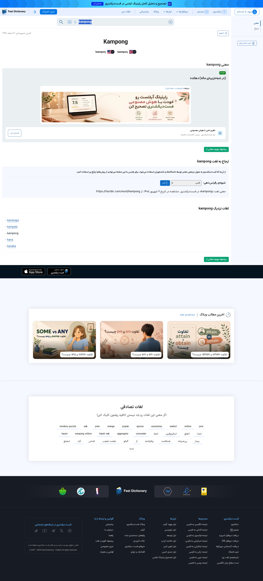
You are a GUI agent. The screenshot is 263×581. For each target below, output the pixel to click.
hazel (64, 434)
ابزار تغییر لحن (169, 546)
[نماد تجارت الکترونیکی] (186, 491)
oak (86, 426)
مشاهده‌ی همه (187, 314)
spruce (140, 426)
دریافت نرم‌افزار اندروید (229, 535)
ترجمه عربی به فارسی (198, 557)
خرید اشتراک (233, 552)
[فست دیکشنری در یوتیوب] (45, 530)
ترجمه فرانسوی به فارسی (196, 535)
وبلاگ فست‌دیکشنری (136, 524)
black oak (104, 434)
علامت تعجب (109, 441)
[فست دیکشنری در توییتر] (61, 530)
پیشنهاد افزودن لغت (104, 541)
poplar (125, 426)
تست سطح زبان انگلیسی (228, 563)
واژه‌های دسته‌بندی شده (135, 535)
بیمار (197, 441)
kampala (12, 226)
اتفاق (186, 434)
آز (136, 441)
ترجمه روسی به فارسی (198, 563)
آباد (79, 441)
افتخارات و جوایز (138, 552)
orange (111, 426)
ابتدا (199, 434)
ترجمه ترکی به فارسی (198, 552)
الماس (92, 441)
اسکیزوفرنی (171, 434)
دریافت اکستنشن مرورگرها (227, 546)
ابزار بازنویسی (170, 530)
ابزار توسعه (171, 535)
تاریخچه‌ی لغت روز (230, 557)
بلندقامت (165, 441)
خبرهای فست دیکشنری (135, 546)
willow (187, 426)
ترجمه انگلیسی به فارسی (196, 524)
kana (10, 239)
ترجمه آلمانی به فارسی (197, 530)
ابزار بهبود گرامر (169, 524)
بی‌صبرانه (182, 441)
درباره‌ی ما (109, 530)
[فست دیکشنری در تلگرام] (53, 530)
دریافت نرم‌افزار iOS (230, 541)
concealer (141, 434)
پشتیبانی (109, 524)
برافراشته (149, 441)
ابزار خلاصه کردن (168, 541)
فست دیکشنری (43, 545)
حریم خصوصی (107, 546)
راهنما (111, 535)
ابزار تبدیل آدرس (169, 552)
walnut (173, 426)
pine (97, 426)
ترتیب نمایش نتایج (245, 43)
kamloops (13, 220)
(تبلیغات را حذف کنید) (174, 88)
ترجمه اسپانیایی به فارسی (196, 541)
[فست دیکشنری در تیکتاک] (36, 530)
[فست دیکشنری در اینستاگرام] (69, 530)
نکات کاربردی (139, 541)
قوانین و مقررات (106, 552)
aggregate (122, 434)
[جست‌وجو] (61, 21)
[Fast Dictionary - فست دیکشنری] (14, 11)
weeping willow (83, 434)
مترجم (235, 530)
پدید (131, 448)
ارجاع (256, 28)
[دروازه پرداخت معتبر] (204, 491)
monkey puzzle (68, 426)
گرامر (143, 530)
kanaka (11, 246)
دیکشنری (235, 524)
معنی (256, 23)
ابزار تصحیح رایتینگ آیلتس (164, 557)
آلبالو (126, 441)
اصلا (156, 434)
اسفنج (67, 441)
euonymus (156, 426)
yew (201, 426)
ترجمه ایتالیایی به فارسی (196, 546)
